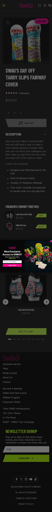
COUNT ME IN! (12, 265)
